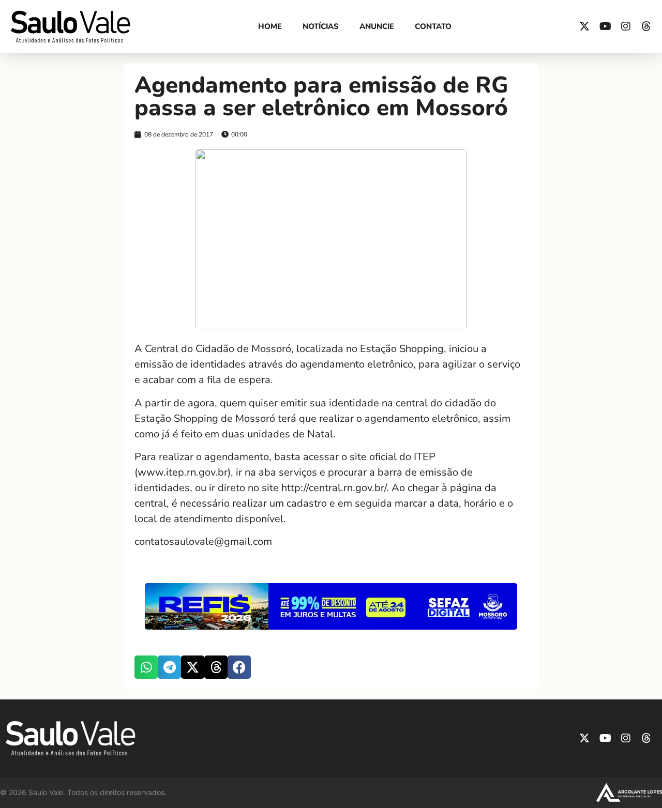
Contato (433, 26)
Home (270, 26)
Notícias (321, 26)
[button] (146, 667)
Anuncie (376, 26)
